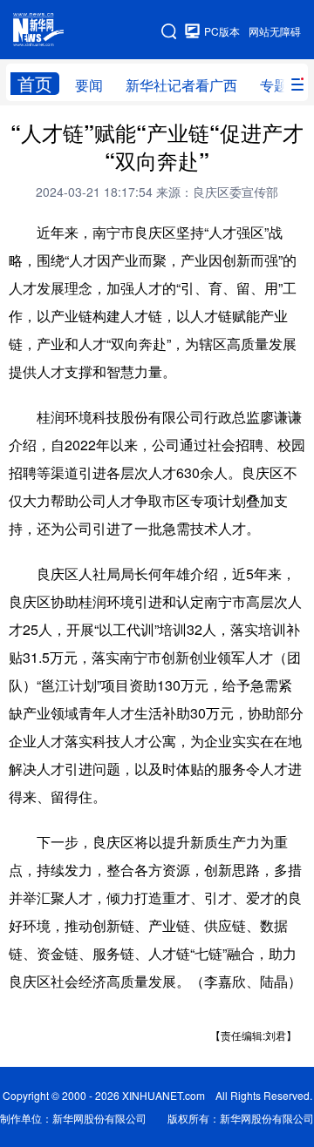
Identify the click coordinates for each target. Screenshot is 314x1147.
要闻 (89, 85)
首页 (34, 83)
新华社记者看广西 (181, 85)
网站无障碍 (275, 31)
